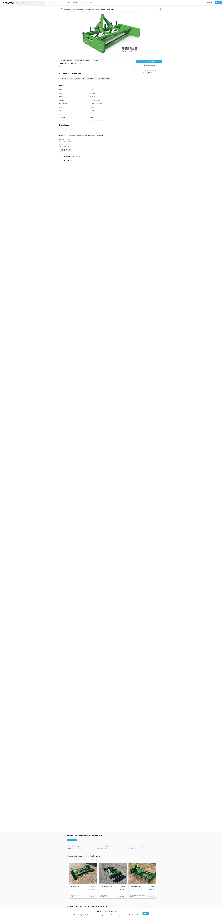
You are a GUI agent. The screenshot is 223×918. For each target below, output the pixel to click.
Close (145, 913)
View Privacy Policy (134, 915)
